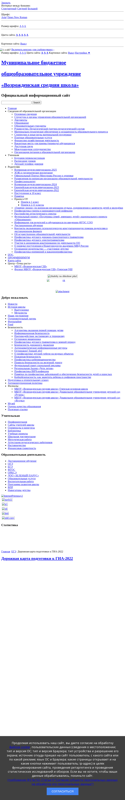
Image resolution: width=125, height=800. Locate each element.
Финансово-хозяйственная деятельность (36, 140)
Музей (11, 403)
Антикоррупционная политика (25, 383)
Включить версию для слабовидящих (32, 49)
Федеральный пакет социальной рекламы (37, 365)
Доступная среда (23, 146)
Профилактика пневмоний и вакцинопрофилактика (43, 251)
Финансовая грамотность (22, 448)
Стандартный (8, 8)
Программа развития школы (23, 484)
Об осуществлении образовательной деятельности (42, 234)
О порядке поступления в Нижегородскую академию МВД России (51, 245)
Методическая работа (20, 439)
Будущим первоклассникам (29, 158)
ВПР (10, 487)
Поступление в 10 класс (27, 193)
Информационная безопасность (31, 333)
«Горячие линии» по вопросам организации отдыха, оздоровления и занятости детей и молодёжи (68, 207)
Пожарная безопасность (27, 356)
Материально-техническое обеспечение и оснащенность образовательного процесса (61, 131)
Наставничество (17, 445)
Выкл (23, 43)
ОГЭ (10, 463)
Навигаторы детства (19, 490)
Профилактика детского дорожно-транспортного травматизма (48, 237)
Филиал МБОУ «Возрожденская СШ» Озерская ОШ (43, 269)
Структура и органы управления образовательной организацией (50, 117)
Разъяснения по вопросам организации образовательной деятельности (53, 178)
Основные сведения (25, 114)
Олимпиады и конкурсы (21, 427)
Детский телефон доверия (28, 164)
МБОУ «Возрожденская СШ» (30, 266)
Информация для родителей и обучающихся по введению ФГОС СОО (53, 222)
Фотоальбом (14, 321)
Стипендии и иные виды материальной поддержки (42, 134)
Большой (33, 8)
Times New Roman (17, 17)
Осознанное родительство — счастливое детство (41, 248)
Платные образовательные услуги (33, 137)
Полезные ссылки (18, 409)
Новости (12, 304)
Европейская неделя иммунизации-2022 (36, 190)
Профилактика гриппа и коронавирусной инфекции (43, 210)
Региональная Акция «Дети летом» (34, 368)
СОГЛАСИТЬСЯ (63, 791)
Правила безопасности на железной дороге (38, 362)
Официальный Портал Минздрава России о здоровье (43, 175)
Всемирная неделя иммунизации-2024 (35, 184)
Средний (22, 8)
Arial (4, 17)
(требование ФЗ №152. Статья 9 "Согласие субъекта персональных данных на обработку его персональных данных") (62, 782)
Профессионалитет (24, 181)
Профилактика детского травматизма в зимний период (44, 342)
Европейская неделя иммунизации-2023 (36, 187)
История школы (16, 306)
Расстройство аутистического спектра (35, 213)
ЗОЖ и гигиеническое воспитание (33, 172)
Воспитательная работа (21, 481)
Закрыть (5, 2)
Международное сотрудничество (32, 149)
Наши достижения (18, 315)
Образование (21, 123)
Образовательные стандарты (30, 125)
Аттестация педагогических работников (30, 442)
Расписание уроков (25, 161)
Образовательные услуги (22, 478)
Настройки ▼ (82, 52)
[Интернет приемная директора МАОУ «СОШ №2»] (12, 495)
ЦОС (11, 254)
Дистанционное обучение (28, 225)
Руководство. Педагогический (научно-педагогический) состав (49, 128)
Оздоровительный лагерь (22, 318)
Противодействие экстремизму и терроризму (39, 336)
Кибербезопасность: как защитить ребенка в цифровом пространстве (52, 377)
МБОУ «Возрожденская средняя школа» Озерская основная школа (51, 388)
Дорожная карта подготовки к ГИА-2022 (37, 558)
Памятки (19, 196)
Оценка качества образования (24, 406)
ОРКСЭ (12, 472)
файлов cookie (19, 747)
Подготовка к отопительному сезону (28, 380)
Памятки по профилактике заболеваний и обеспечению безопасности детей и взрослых (63, 374)
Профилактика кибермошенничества (35, 359)
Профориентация (17, 421)
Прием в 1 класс (30, 202)
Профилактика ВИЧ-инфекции (31, 371)
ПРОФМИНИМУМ (19, 257)
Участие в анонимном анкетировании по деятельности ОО (47, 243)
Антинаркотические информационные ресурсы (40, 347)
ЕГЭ (10, 466)
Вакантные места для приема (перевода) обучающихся (44, 143)
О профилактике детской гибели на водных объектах (44, 353)
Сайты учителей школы (21, 424)
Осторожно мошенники (27, 339)
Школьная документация (21, 436)
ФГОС (11, 469)
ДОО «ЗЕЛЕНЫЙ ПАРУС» (23, 475)
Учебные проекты (18, 433)
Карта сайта (14, 260)
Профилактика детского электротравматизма (39, 240)
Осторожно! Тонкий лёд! (28, 350)
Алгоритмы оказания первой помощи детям (38, 330)
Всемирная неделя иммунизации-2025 (35, 169)
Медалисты (20, 312)
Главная (12, 108)
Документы (20, 120)
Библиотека (14, 430)
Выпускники (21, 309)
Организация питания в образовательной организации (44, 152)
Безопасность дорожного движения (34, 345)
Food (10, 324)
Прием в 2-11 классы (32, 204)
